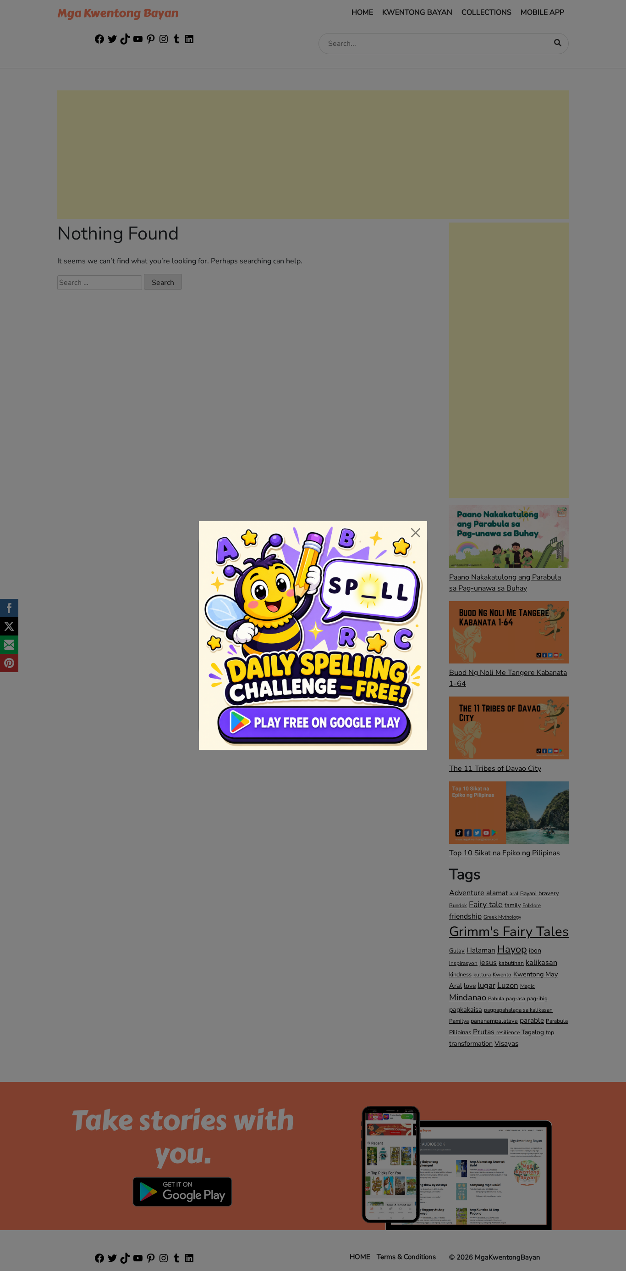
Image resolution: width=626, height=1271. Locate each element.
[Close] (416, 533)
